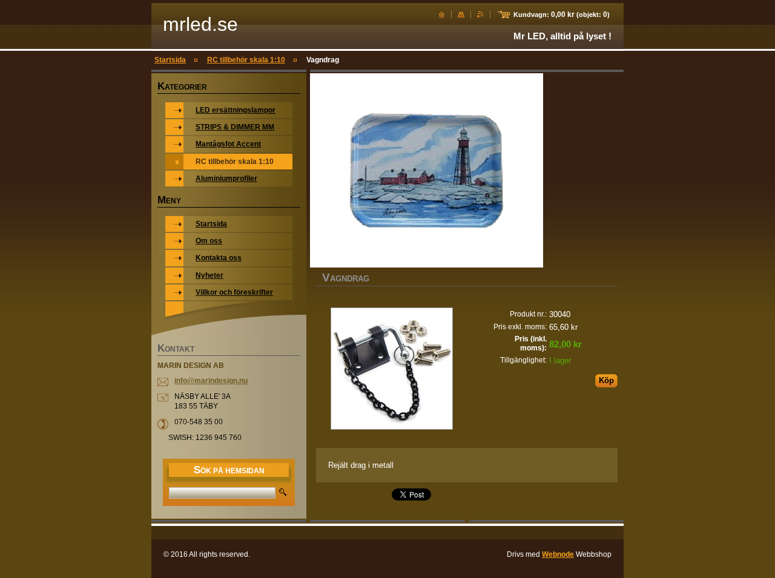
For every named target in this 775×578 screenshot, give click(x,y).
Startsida (170, 60)
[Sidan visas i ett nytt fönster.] (391, 369)
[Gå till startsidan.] (441, 14)
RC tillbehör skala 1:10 (246, 60)
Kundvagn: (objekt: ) (561, 14)
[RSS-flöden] (480, 14)
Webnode (558, 554)
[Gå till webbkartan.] (461, 14)
